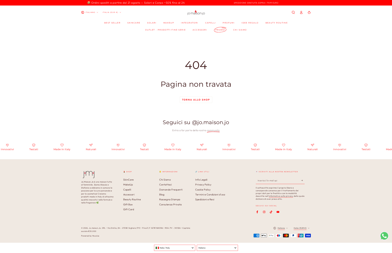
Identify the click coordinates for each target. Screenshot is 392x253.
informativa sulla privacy (281, 196)
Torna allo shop (196, 99)
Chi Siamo (165, 179)
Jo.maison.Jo (95, 228)
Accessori (128, 194)
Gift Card (128, 209)
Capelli (127, 189)
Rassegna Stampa (169, 199)
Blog (161, 194)
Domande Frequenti (171, 189)
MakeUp (128, 184)
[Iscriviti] (303, 180)
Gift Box (128, 204)
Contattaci (165, 184)
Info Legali (201, 179)
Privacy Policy (203, 184)
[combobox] (174, 248)
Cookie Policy (203, 189)
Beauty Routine (132, 199)
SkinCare (128, 179)
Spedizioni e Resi (204, 199)
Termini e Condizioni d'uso (210, 194)
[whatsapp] (384, 239)
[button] (293, 12)
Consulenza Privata (170, 204)
